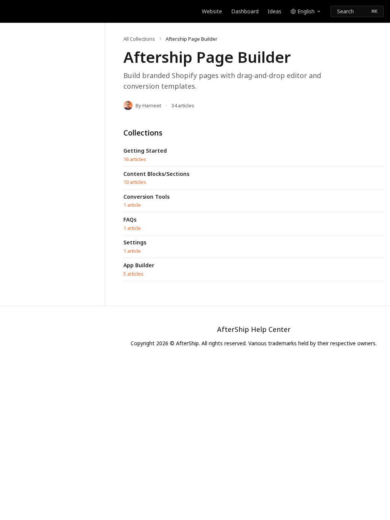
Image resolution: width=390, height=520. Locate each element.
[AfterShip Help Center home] (7, 11)
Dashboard (245, 11)
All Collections (139, 38)
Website (212, 11)
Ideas (274, 11)
